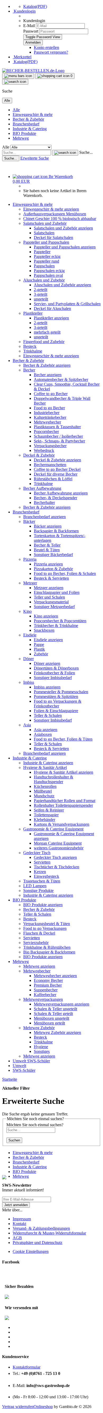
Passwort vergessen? (51, 52)
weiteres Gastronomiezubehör (58, 848)
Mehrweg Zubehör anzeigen (57, 1032)
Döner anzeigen (47, 663)
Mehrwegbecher (47, 422)
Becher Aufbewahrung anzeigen (61, 493)
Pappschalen (44, 266)
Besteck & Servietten (51, 578)
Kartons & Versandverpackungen (61, 824)
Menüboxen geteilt (49, 1023)
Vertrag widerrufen (18, 1406)
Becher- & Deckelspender (55, 498)
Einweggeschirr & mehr (33, 114)
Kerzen (40, 871)
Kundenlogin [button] (24, 11)
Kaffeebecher (45, 994)
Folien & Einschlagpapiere (56, 710)
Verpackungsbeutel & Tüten (46, 923)
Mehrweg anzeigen (39, 966)
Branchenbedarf (26, 124)
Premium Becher (48, 985)
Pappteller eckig (47, 256)
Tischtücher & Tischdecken (56, 867)
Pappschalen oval (48, 275)
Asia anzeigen (45, 729)
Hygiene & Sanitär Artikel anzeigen (63, 772)
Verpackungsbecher (50, 445)
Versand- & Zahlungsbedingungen (41, 1228)
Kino (27, 611)
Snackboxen (44, 630)
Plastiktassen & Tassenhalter (57, 427)
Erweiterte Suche (34, 158)
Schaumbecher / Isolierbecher (58, 436)
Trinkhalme (32, 351)
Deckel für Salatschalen (53, 237)
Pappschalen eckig (49, 270)
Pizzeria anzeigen (48, 564)
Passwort (30, 31)
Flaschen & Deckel (39, 933)
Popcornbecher (46, 431)
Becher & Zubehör (28, 119)
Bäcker (29, 521)
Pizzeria (29, 559)
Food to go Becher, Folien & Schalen (65, 573)
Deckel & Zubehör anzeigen (57, 460)
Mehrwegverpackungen (43, 999)
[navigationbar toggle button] (18, 76)
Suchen (14, 1140)
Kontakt (19, 1223)
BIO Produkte (24, 133)
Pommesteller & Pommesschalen (61, 692)
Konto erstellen (46, 47)
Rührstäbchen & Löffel (53, 479)
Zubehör (41, 654)
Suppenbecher (46, 990)
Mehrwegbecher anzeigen (55, 975)
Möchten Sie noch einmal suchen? (34, 1125)
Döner (28, 658)
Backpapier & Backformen (56, 531)
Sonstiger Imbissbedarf (53, 677)
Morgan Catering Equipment (58, 843)
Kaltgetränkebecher (50, 417)
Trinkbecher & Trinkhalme (56, 625)
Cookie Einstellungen (31, 1251)
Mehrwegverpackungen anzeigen (61, 1004)
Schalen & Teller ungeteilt (55, 1009)
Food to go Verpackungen (45, 928)
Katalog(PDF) (35, 6)
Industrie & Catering (30, 128)
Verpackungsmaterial (51, 602)
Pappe (39, 644)
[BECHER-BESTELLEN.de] (33, 70)
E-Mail (29, 25)
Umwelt (20, 1061)
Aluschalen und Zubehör (44, 280)
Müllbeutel (43, 791)
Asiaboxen (43, 734)
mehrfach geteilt (47, 332)
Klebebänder (44, 819)
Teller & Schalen (48, 715)
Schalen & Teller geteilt (53, 1013)
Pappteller (42, 251)
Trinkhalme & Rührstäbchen (47, 947)
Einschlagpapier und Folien (56, 592)
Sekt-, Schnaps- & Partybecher (59, 441)
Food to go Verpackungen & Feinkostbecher (57, 703)
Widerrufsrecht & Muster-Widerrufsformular (49, 1233)
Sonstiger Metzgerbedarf (54, 606)
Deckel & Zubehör (39, 455)
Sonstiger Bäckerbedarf (53, 554)
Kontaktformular (26, 1367)
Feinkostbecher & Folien (54, 673)
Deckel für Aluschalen (52, 308)
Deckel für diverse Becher (55, 474)
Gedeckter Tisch (36, 852)
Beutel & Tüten (47, 550)
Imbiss (28, 682)
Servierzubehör (36, 942)
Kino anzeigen (46, 616)
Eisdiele (29, 635)
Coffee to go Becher (51, 393)
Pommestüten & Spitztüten (56, 696)
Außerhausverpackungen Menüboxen (54, 214)
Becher (29, 370)
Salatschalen (44, 233)
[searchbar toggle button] (15, 82)
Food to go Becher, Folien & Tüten (63, 739)
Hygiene (41, 1046)
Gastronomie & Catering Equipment (53, 829)
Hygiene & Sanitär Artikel (45, 767)
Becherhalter (44, 502)
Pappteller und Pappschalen (46, 242)
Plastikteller (33, 313)
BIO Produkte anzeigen (43, 904)
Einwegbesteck (46, 876)
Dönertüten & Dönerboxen (56, 668)
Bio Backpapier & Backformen (49, 952)
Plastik (39, 649)
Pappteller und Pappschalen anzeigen (65, 247)
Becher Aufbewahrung (42, 488)
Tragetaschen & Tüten (41, 881)
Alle (16, 110)
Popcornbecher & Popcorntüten (60, 621)
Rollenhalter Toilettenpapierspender (63, 805)
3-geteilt (40, 294)
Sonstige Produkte (38, 890)
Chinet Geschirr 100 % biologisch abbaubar (59, 218)
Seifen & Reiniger (49, 810)
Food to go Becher (49, 408)
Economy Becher (48, 980)
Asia (27, 725)
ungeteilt (41, 299)
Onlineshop (43, 1406)
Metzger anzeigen (48, 587)
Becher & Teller (47, 545)
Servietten (42, 862)
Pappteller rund (46, 261)
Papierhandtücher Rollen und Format (64, 800)
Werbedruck (44, 450)
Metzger (30, 583)
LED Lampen (34, 886)
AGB (17, 1238)
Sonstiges (42, 1051)
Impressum (22, 1219)
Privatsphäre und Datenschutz (37, 1242)
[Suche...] (65, 153)
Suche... (86, 152)
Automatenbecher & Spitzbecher (61, 379)
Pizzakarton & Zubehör (53, 569)
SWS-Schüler (38, 1061)
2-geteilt (40, 289)
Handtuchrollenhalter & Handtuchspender (53, 779)
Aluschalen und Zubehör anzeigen (62, 285)
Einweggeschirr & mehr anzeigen (51, 209)
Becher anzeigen (48, 375)
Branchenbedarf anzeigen (44, 516)
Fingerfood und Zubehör (43, 341)
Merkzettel (22, 57)
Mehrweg (21, 138)
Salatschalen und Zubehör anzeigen (63, 228)
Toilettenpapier (46, 815)
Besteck (29, 346)
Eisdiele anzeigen (48, 639)
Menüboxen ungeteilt (51, 1018)
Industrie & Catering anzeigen (48, 763)
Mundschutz (44, 796)
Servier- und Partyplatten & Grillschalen (67, 304)
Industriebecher (46, 412)
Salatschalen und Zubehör (45, 223)
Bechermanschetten (50, 464)
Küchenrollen (45, 786)
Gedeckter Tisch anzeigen (55, 857)
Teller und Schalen (49, 597)
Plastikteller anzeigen (51, 318)
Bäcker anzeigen (48, 526)
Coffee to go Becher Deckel (57, 469)
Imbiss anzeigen (47, 687)
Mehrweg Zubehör (39, 1028)
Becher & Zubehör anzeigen (47, 365)
